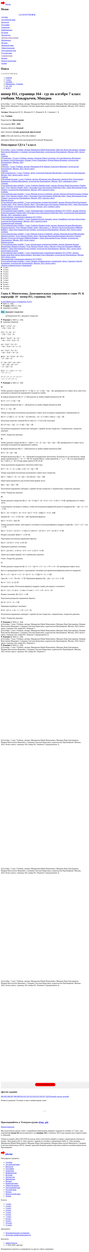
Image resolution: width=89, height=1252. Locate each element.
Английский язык (8, 20)
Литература (5, 35)
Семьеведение (7, 56)
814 (35, 1096)
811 (25, 1096)
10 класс (6, 286)
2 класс (6, 270)
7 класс (6, 280)
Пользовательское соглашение (17, 1233)
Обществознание (8, 48)
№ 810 (3, 302)
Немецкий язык (7, 45)
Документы (5, 1229)
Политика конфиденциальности (18, 1235)
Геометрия (5, 27)
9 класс (6, 284)
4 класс (6, 274)
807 (12, 1096)
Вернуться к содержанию (16, 302)
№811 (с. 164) (8, 304)
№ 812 (29, 302)
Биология (5, 22)
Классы (4, 1200)
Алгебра (4, 17)
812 (28, 1096)
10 (32, 15)
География (5, 25)
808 (15, 1096)
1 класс (6, 267)
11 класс (6, 289)
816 (41, 1096)
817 (44, 1096)
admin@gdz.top (11, 1243)
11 (34, 15)
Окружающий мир (8, 51)
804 (2, 1096)
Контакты (5, 1239)
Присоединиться (7, 1127)
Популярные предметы (10, 1158)
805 (5, 1096)
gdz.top (8, 4)
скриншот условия (10, 308)
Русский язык (6, 53)
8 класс (6, 282)
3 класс (6, 272)
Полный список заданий (59, 1096)
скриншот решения (10, 322)
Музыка (4, 43)
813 (31, 1096)
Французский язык (8, 61)
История (4, 33)
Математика (6, 40)
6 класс (6, 278)
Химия (4, 63)
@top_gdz (43, 1122)
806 (9, 1096)
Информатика (6, 30)
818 (47, 1096)
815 (38, 1096)
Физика (4, 58)
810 (22, 1096)
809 (18, 1096)
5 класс (6, 276)
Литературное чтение (9, 38)
